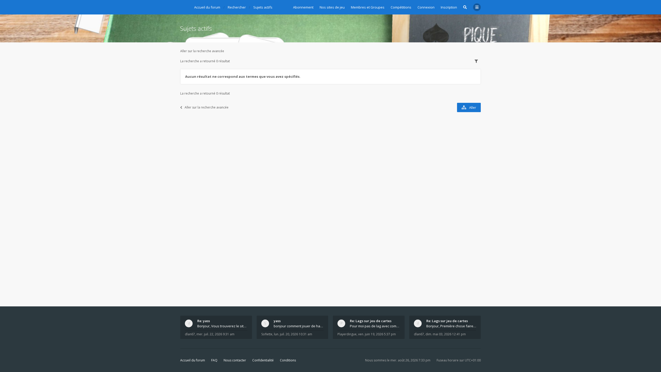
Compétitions (401, 7)
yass (277, 321)
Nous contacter (235, 360)
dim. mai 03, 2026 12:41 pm (446, 334)
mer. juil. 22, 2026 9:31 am (215, 334)
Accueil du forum (192, 360)
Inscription (449, 7)
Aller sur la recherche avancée (202, 51)
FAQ (214, 360)
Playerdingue (347, 334)
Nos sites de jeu (332, 7)
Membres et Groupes (367, 7)
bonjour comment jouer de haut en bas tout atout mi (299, 326)
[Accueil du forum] (184, 6)
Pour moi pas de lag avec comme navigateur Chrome (375, 326)
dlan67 (190, 334)
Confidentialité (263, 360)
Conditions (288, 360)
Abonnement (303, 7)
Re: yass (203, 321)
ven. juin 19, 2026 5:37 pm (377, 334)
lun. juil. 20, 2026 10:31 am (293, 334)
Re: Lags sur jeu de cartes (370, 321)
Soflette (266, 334)
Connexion (426, 7)
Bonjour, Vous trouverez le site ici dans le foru (222, 326)
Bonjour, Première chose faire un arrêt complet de (451, 326)
